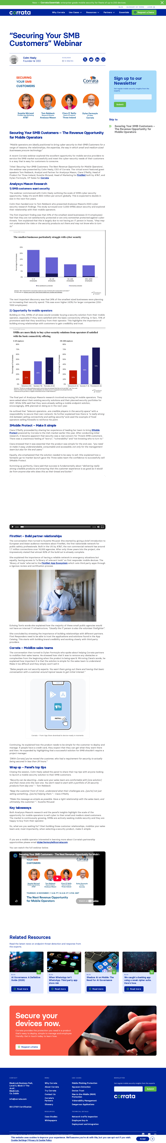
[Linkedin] (97, 59)
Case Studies (51, 1116)
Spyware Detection (81, 1087)
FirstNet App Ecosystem (55, 563)
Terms (71, 1134)
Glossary (49, 1104)
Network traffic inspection (85, 1116)
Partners (108, 12)
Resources (91, 12)
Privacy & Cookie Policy (40, 1140)
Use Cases (74, 12)
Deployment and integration (85, 1124)
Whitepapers (51, 1120)
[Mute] (98, 527)
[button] (57, 502)
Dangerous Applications (83, 1104)
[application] (57, 502)
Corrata (45, 178)
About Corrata (52, 1087)
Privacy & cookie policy (55, 1134)
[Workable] (155, 1134)
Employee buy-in (80, 1120)
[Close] (162, 2)
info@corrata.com (17, 1099)
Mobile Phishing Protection (84, 1083)
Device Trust (78, 1090)
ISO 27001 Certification (20, 1107)
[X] (85, 59)
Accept (143, 1139)
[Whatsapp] (103, 59)
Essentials (124, 12)
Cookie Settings (19, 1140)
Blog (121, 7)
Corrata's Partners (49, 1099)
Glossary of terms (135, 7)
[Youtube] (149, 1134)
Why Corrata (58, 12)
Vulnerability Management (84, 1100)
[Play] (12, 527)
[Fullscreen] (102, 527)
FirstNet (81, 175)
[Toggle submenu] (81, 12)
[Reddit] (91, 59)
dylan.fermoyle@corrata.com (52, 842)
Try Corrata (50, 1090)
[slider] (56, 526)
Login (150, 7)
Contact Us (50, 1094)
